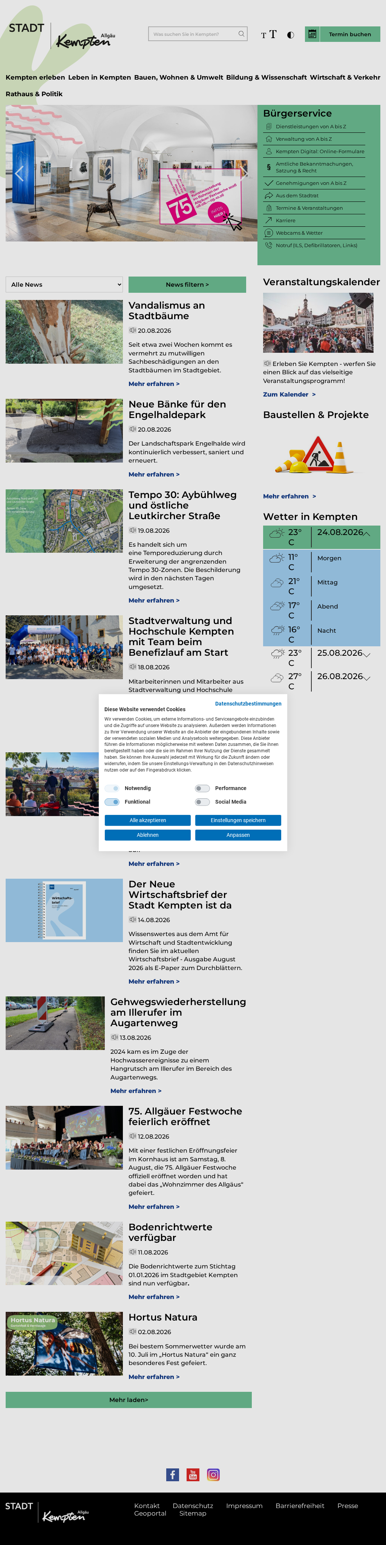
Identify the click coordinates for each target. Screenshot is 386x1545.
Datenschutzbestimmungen (248, 703)
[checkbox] (111, 788)
